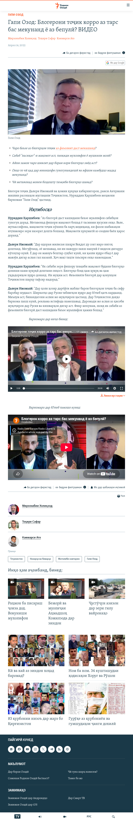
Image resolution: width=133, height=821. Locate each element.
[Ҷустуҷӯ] (113, 816)
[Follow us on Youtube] (27, 749)
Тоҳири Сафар (47, 38)
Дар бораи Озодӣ (18, 772)
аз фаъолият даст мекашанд (75, 148)
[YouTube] (65, 816)
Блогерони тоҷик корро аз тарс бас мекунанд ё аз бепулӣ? (53, 332)
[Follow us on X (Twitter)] (43, 749)
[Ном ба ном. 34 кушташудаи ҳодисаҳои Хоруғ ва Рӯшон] (97, 650)
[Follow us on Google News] (11, 749)
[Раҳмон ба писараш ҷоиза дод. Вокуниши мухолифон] (26, 589)
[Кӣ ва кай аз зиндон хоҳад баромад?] (36, 650)
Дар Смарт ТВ (76, 798)
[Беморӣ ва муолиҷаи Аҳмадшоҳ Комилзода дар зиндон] (66, 589)
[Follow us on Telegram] (51, 749)
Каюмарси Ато (65, 38)
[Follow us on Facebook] (19, 749)
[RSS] (59, 749)
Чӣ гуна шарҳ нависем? (82, 772)
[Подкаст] (67, 749)
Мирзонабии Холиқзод (22, 38)
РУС (89, 816)
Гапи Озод (15, 15)
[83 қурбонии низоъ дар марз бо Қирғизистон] (36, 698)
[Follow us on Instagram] (35, 749)
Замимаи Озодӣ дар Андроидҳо (27, 798)
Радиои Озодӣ (30, 336)
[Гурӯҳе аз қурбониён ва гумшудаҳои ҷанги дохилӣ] (97, 698)
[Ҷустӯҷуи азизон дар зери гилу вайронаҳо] (107, 589)
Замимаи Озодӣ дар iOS (22, 804)
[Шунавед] (40, 816)
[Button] (76, 53)
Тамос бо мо (75, 778)
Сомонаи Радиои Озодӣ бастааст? (28, 778)
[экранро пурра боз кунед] (121, 388)
